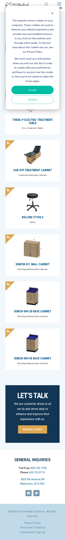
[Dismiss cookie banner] (52, 13)
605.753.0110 (37, 472)
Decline (32, 99)
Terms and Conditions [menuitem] (33, 527)
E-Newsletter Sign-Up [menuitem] (32, 532)
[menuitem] (28, 493)
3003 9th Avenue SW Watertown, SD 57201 (32, 481)
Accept (32, 89)
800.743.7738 (38, 468)
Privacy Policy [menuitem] (32, 523)
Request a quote (32, 429)
